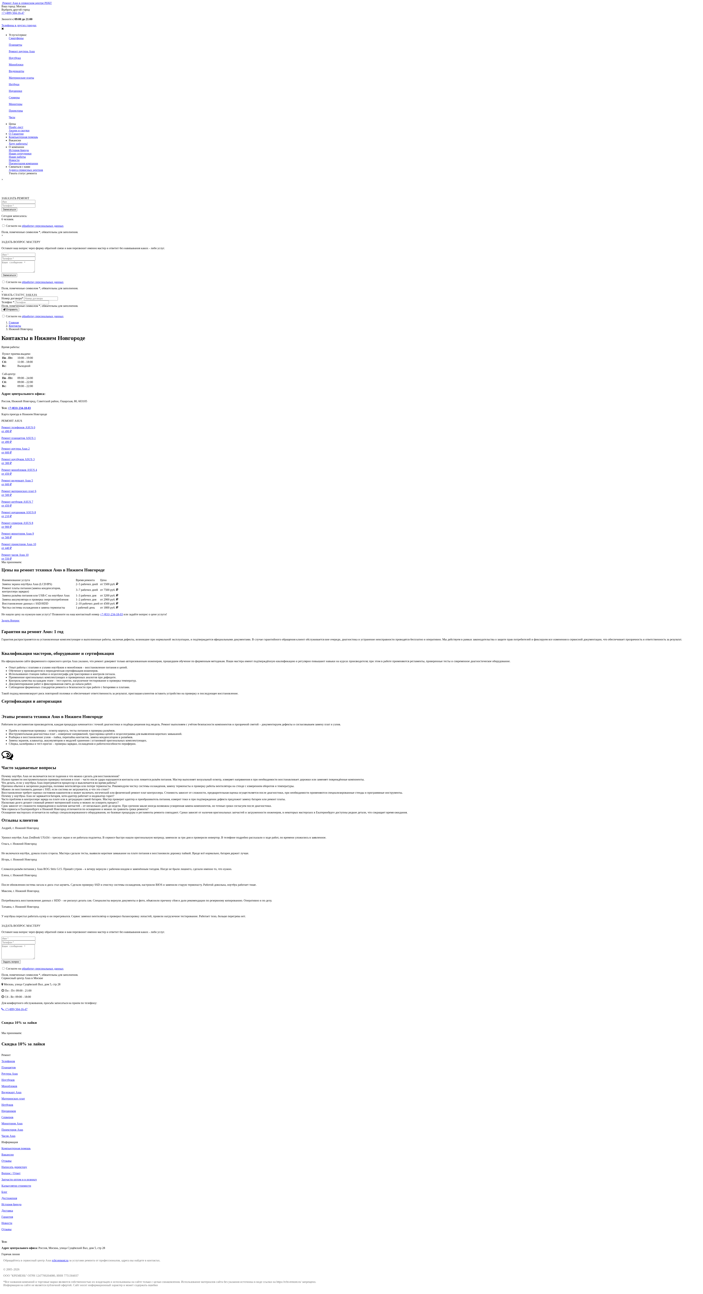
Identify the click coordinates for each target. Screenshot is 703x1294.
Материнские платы (21, 77)
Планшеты (15, 44)
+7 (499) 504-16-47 (12, 12)
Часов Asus (8, 1135)
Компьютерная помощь (23, 137)
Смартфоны (16, 38)
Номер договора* (12, 298)
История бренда (19, 150)
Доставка (7, 1210)
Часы (12, 117)
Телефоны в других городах (18, 25)
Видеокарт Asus (11, 1092)
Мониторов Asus (12, 1123)
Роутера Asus (9, 1073)
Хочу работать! (18, 143)
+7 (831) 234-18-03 (19, 408)
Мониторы (15, 104)
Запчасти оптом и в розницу (19, 1179)
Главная (14, 322)
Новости (14, 160)
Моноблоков (9, 1086)
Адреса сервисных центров (26, 170)
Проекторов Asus (12, 1129)
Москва (6, 1235)
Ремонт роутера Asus (22, 51)
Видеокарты (16, 71)
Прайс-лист (16, 127)
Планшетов (8, 1067)
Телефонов (8, 1061)
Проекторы (16, 110)
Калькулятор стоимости (16, 1185)
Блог (4, 1191)
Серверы (14, 97)
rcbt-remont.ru (60, 1260)
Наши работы (17, 156)
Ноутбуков (8, 1079)
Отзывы (6, 1160)
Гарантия (7, 1216)
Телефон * (7, 302)
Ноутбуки (15, 58)
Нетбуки (14, 84)
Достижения (9, 1198)
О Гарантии (16, 133)
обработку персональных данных (43, 225)
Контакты (15, 325)
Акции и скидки (19, 130)
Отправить (11, 309)
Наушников (8, 1111)
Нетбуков (7, 1104)
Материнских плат (13, 1098)
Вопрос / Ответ (11, 1173)
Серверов (7, 1117)
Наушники (15, 90)
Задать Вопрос (10, 620)
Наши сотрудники (20, 153)
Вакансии (7, 1154)
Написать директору (14, 1167)
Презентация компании (23, 163)
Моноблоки (16, 64)
